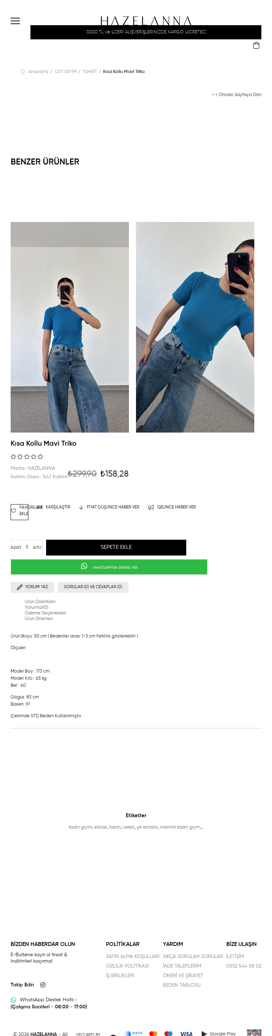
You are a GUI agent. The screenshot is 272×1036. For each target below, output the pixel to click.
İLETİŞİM (235, 956)
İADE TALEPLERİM (182, 966)
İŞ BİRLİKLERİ (120, 975)
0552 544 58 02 (243, 966)
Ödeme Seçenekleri (45, 613)
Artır (37, 547)
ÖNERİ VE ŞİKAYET (183, 975)
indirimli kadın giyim (180, 827)
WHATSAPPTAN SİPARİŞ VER (114, 567)
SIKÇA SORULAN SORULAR (193, 956)
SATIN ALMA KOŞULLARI (132, 956)
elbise (100, 827)
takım (115, 827)
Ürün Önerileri (39, 619)
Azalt (16, 547)
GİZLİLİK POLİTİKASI (127, 966)
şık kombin (147, 827)
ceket (129, 827)
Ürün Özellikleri (40, 602)
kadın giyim (80, 827)
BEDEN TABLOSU (181, 985)
